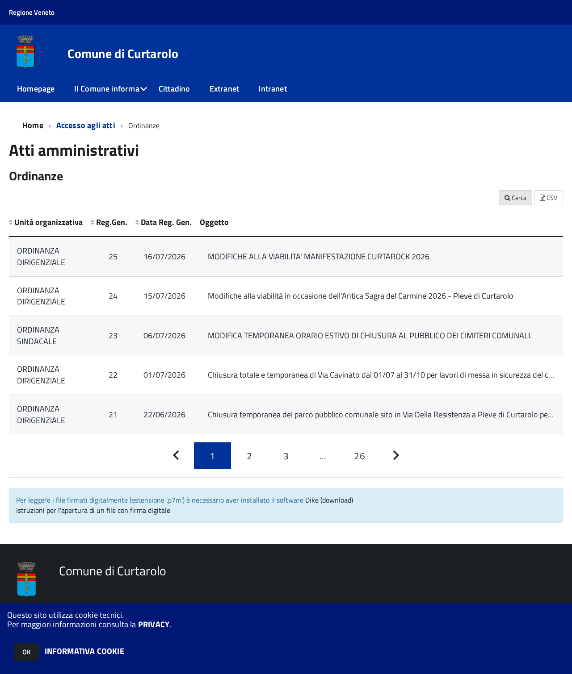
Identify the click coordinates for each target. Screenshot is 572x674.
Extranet (224, 89)
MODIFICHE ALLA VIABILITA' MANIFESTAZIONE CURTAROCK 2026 (318, 256)
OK (26, 652)
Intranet (272, 89)
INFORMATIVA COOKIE (84, 651)
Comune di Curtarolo (122, 53)
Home (32, 125)
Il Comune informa (106, 89)
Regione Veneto (32, 12)
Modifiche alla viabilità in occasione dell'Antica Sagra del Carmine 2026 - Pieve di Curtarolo (360, 296)
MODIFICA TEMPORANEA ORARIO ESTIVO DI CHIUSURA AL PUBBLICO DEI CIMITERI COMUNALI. (370, 335)
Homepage (36, 89)
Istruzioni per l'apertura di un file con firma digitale (93, 510)
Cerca (518, 197)
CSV (551, 197)
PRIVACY (153, 624)
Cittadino (174, 89)
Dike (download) (329, 500)
